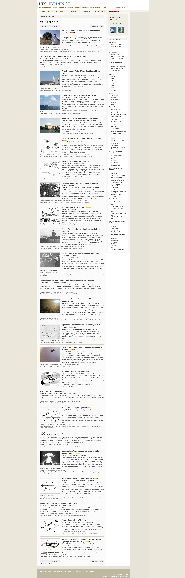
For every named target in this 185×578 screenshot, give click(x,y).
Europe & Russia (115, 99)
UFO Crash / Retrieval (116, 186)
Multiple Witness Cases (117, 142)
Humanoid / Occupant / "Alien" (118, 155)
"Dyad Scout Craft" (115, 164)
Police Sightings (115, 130)
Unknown (113, 90)
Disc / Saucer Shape (116, 225)
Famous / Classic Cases (117, 54)
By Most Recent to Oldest (117, 44)
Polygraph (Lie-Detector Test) (118, 147)
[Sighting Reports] (100, 11)
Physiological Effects (116, 112)
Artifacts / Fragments (116, 111)
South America (114, 97)
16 (51, 563)
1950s (112, 85)
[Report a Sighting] (114, 11)
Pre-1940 (113, 89)
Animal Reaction (115, 118)
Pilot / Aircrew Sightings (117, 177)
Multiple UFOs (114, 189)
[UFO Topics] (59, 11)
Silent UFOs (114, 244)
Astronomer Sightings (116, 133)
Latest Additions (115, 48)
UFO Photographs (58, 571)
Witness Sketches (115, 193)
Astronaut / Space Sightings (118, 135)
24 (53, 563)
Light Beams (114, 245)
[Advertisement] (139, 47)
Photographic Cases (116, 121)
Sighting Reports (78, 571)
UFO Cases (68, 571)
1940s (112, 87)
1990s (112, 78)
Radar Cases (114, 119)
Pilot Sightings (114, 126)
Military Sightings (115, 128)
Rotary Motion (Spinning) (117, 249)
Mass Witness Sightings (117, 145)
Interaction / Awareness (117, 182)
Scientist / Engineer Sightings (118, 131)
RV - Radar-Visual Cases (117, 208)
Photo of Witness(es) (116, 149)
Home (41, 571)
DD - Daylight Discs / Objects (118, 206)
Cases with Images (116, 72)
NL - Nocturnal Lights (116, 201)
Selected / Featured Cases (117, 56)
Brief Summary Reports (117, 68)
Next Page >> (94, 26)
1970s (112, 82)
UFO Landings (114, 187)
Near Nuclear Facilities (117, 172)
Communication (115, 160)
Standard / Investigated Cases (118, 65)
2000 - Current (114, 77)
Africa (112, 104)
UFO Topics (48, 571)
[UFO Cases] (86, 11)
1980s (112, 80)
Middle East (114, 101)
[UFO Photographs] (73, 11)
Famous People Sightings (117, 136)
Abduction (113, 158)
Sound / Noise (114, 240)
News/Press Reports (116, 70)
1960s (112, 83)
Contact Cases (114, 162)
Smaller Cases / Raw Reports (118, 66)
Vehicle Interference (116, 116)
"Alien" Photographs (116, 165)
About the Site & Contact (121, 574)
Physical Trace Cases (116, 109)
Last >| (101, 26)
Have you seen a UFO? (117, 16)
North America (114, 95)
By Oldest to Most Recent (117, 46)
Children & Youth (115, 138)
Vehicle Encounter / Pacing (118, 175)
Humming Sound (115, 242)
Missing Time (114, 157)
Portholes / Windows (116, 237)
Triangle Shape (115, 228)
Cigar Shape (114, 226)
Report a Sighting (89, 571)
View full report (57, 47)
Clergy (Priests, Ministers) (117, 140)
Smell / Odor (114, 238)
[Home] (46, 11)
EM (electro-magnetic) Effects (118, 114)
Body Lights (114, 247)
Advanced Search (115, 50)
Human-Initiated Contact (117, 184)
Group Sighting (115, 143)
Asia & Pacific (114, 102)
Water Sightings (115, 174)
